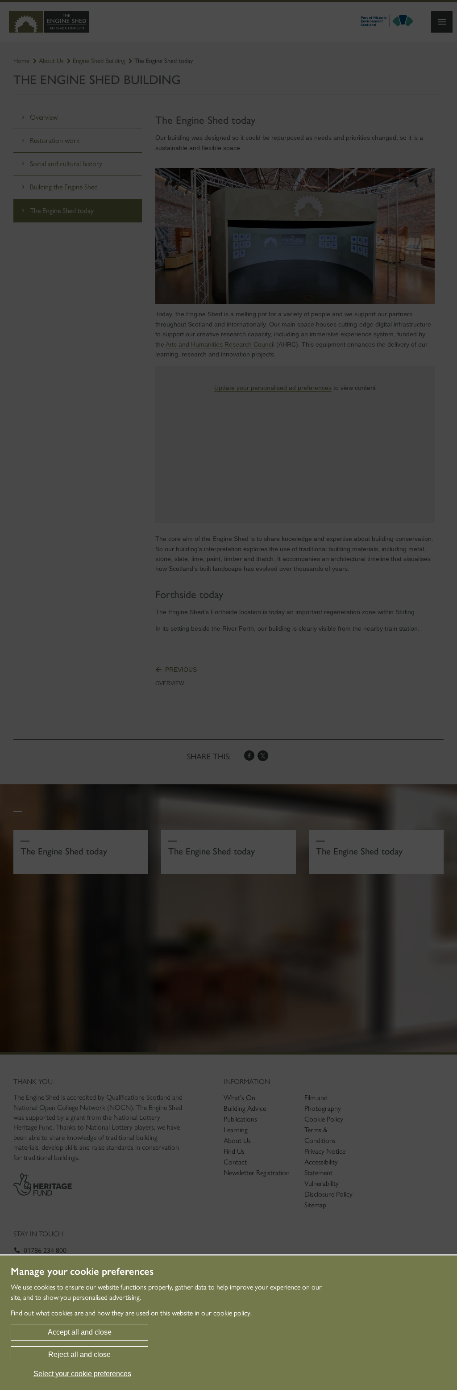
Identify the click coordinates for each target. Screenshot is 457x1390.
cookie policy (231, 1313)
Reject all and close (79, 1354)
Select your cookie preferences (82, 1373)
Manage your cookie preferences (82, 1271)
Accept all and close (80, 1332)
